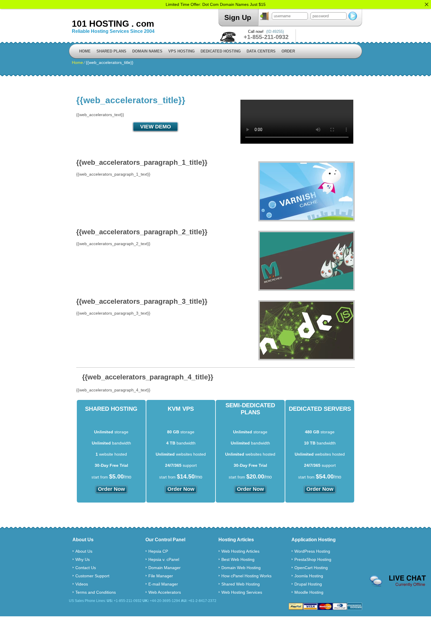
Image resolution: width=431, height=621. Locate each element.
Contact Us (85, 567)
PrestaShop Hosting (312, 559)
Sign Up (237, 17)
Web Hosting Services (241, 592)
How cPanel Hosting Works (246, 576)
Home (85, 51)
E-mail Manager (163, 584)
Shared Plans (111, 51)
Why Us (82, 559)
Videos (81, 584)
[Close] (426, 4)
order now (111, 489)
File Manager (160, 576)
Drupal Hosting (308, 584)
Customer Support (92, 576)
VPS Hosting (181, 51)
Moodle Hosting (308, 592)
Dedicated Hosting (221, 51)
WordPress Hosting (312, 551)
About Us (83, 551)
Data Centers (261, 51)
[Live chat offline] (398, 581)
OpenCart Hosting (311, 567)
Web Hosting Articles (240, 551)
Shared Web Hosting (240, 584)
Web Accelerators (164, 592)
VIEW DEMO (155, 127)
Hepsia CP (158, 551)
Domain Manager (164, 567)
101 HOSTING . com (113, 23)
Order (288, 51)
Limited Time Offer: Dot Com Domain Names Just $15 (216, 4)
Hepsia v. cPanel (163, 559)
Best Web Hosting (237, 559)
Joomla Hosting (308, 576)
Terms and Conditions (95, 592)
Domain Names (147, 51)
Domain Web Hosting (241, 567)
